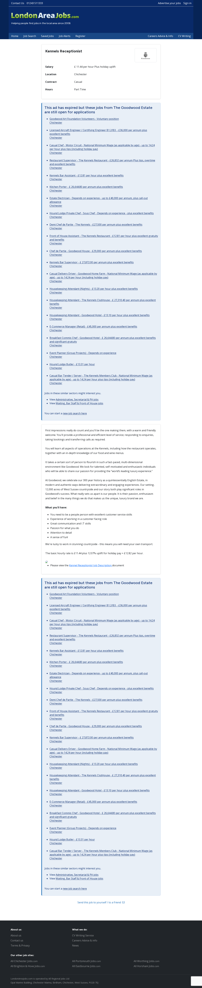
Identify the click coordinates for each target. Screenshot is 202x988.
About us (16, 935)
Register (80, 36)
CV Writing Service (83, 935)
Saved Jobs (47, 36)
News (75, 945)
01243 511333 (35, 3)
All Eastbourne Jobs (86, 966)
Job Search (29, 36)
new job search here (75, 413)
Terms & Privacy (20, 945)
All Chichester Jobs (24, 961)
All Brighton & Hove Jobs (28, 966)
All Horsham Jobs (146, 966)
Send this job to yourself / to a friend (99, 902)
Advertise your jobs (169, 3)
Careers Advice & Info (160, 36)
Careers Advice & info (84, 940)
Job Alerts (64, 36)
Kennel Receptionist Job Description (90, 565)
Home (14, 36)
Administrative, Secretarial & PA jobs (77, 399)
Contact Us (17, 3)
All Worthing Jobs (146, 961)
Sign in (187, 3)
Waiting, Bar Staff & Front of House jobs (79, 403)
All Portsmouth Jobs (86, 961)
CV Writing (184, 36)
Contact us (17, 940)
